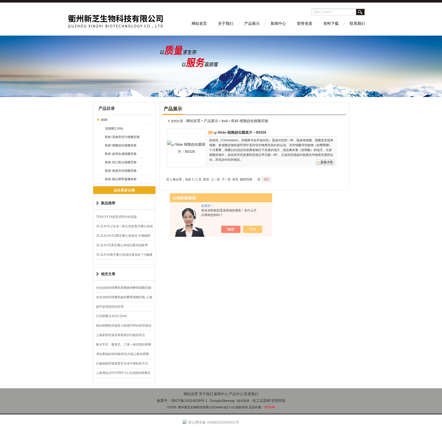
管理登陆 (278, 401)
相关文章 (108, 274)
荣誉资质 (304, 23)
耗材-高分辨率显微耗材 (121, 179)
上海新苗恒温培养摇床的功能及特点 (120, 335)
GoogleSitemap (222, 401)
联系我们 (357, 23)
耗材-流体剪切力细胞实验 (122, 137)
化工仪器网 (261, 401)
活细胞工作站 (114, 128)
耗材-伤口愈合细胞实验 (121, 162)
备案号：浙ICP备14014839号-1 (182, 401)
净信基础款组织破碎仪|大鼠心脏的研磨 (122, 354)
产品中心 (236, 394)
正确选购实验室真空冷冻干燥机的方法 (122, 363)
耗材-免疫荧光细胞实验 (121, 171)
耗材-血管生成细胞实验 (121, 154)
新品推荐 (108, 203)
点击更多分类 (124, 190)
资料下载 (331, 23)
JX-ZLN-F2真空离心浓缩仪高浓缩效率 (122, 245)
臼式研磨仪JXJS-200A (111, 316)
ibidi (104, 119)
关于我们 (225, 23)
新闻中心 (278, 23)
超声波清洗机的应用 (110, 306)
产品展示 (252, 23)
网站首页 (199, 23)
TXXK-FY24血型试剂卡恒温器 (116, 217)
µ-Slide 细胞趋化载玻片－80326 (240, 132)
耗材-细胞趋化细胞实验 (121, 145)
